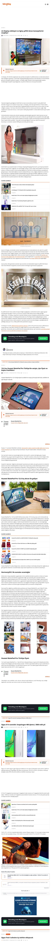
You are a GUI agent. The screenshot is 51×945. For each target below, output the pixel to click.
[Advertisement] (25, 693)
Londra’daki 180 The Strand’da (42, 256)
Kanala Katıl (43, 338)
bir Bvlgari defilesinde (35, 258)
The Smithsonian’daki (20, 256)
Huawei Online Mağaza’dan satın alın (19, 422)
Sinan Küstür (5, 727)
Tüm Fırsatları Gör (24, 890)
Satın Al (9, 877)
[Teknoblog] (7, 4)
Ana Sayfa (3, 27)
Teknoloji (8, 721)
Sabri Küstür (5, 35)
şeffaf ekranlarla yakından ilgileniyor (19, 325)
